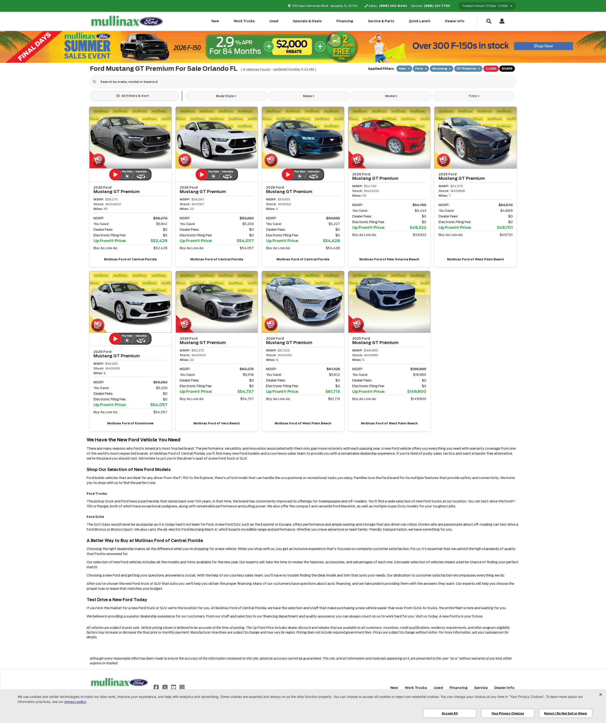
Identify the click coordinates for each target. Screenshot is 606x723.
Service (481, 688)
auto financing (339, 583)
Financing (344, 21)
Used (273, 21)
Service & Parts (381, 21)
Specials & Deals (307, 21)
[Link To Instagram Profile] (182, 687)
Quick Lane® (420, 21)
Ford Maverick (344, 506)
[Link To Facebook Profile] (156, 687)
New (215, 21)
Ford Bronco (96, 529)
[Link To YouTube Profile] (174, 687)
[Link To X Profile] (165, 687)
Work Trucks (244, 21)
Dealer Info (454, 21)
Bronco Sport (122, 529)
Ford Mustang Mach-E (199, 529)
